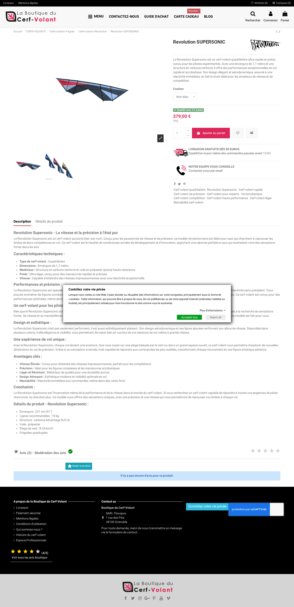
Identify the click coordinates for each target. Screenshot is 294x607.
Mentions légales (27, 518)
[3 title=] (25, 551)
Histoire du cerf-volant (31, 535)
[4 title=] (31, 551)
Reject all (215, 317)
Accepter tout (189, 317)
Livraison (22, 507)
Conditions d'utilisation (31, 524)
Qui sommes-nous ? (29, 529)
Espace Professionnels (31, 540)
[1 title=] (12, 551)
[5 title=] (37, 551)
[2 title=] (19, 551)
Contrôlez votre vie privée (207, 506)
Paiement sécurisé (28, 513)
